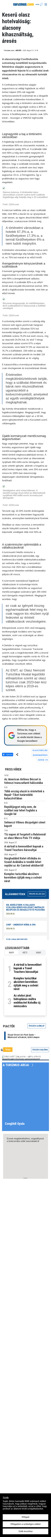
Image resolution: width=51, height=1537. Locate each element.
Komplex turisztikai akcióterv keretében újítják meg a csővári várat (26, 984)
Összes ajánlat (37, 1026)
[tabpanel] (25, 985)
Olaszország (40, 750)
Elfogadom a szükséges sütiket (26, 1524)
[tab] (11, 952)
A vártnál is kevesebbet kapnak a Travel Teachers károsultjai (27, 968)
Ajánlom (9, 754)
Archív (18, 50)
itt (38, 1141)
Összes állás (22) (37, 894)
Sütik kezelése (25, 1531)
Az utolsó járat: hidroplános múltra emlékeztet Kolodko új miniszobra (27, 1001)
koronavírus (40, 755)
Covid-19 (43, 760)
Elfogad (25, 1517)
